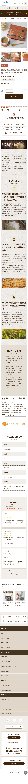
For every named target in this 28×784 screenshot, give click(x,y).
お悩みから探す (5, 8)
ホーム (3, 18)
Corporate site (5, 699)
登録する (14, 738)
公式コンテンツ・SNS (6, 713)
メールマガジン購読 (6, 709)
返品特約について (5, 671)
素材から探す (13, 8)
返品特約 (5, 110)
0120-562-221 (14, 751)
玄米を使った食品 (10, 18)
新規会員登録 (4, 675)
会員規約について (5, 680)
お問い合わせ (14, 764)
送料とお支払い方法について (8, 666)
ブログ (2, 704)
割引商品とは (23, 110)
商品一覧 (3, 633)
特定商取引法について (7, 690)
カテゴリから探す (22, 8)
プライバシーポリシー (7, 685)
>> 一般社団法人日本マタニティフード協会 (15, 416)
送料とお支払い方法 (13, 110)
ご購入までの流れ (5, 661)
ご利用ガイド (4, 657)
